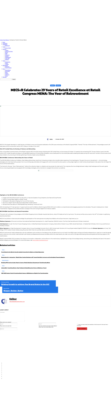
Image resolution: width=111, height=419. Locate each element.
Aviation (7, 64)
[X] (16, 304)
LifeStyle (4, 49)
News (4, 68)
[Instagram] (12, 304)
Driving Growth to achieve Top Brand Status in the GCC (25, 284)
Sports (6, 75)
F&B (6, 53)
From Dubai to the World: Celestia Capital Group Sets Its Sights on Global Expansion (22, 252)
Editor (51, 139)
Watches (7, 56)
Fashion (6, 50)
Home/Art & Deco (9, 51)
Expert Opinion (8, 67)
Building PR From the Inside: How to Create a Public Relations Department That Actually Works (25, 262)
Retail (6, 72)
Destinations (7, 61)
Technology (5, 43)
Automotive (5, 44)
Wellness (7, 59)
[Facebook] (9, 304)
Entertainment (8, 57)
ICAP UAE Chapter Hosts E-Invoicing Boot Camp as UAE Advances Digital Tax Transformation (24, 273)
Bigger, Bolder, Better (13, 291)
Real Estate (7, 71)
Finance (6, 73)
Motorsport (7, 45)
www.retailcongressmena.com (40, 240)
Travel (4, 60)
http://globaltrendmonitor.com (17, 301)
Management (5, 65)
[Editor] (48, 139)
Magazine (5, 77)
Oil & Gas (7, 74)
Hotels (6, 63)
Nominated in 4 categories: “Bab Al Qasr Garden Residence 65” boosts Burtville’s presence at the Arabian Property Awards (33, 257)
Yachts (4, 46)
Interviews (7, 66)
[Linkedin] (14, 304)
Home (4, 42)
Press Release (8, 70)
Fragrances (7, 55)
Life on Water (8, 48)
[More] (76, 99)
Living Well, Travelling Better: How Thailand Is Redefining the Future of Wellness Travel (23, 268)
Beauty (6, 52)
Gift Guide (7, 58)
